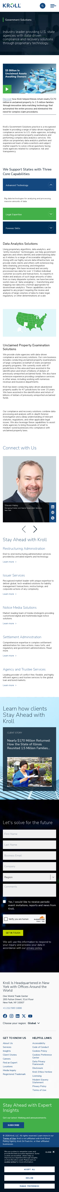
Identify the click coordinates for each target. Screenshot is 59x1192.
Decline (29, 1178)
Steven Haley (52, 506)
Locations (8, 1066)
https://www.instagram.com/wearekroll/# (11, 1016)
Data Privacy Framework (38, 1063)
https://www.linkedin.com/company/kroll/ (17, 1016)
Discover (7, 99)
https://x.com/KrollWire (24, 1016)
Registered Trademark (14, 1074)
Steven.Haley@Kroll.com (52, 512)
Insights (7, 1051)
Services (7, 1047)
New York (8, 510)
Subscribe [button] (13, 1125)
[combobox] (34, 1023)
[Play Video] (7, 89)
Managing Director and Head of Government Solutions (23, 508)
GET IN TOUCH (13, 933)
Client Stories (10, 1055)
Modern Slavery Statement (40, 1081)
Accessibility (38, 1043)
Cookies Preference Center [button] (42, 1056)
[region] (29, 1169)
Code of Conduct (40, 1047)
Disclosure (37, 1068)
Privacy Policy (39, 1086)
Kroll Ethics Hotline (42, 1072)
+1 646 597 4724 (52, 518)
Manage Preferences (29, 1186)
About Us (8, 1043)
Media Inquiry (9, 1070)
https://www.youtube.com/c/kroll (30, 1016)
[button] (43, 6)
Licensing (37, 1076)
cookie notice (10, 1162)
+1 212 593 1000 (12, 1008)
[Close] (53, 1152)
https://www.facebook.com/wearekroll (5, 1016)
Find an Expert (10, 1062)
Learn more (8, 562)
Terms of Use (39, 1090)
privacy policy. (34, 948)
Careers (7, 1059)
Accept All (29, 1169)
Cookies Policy (39, 1051)
